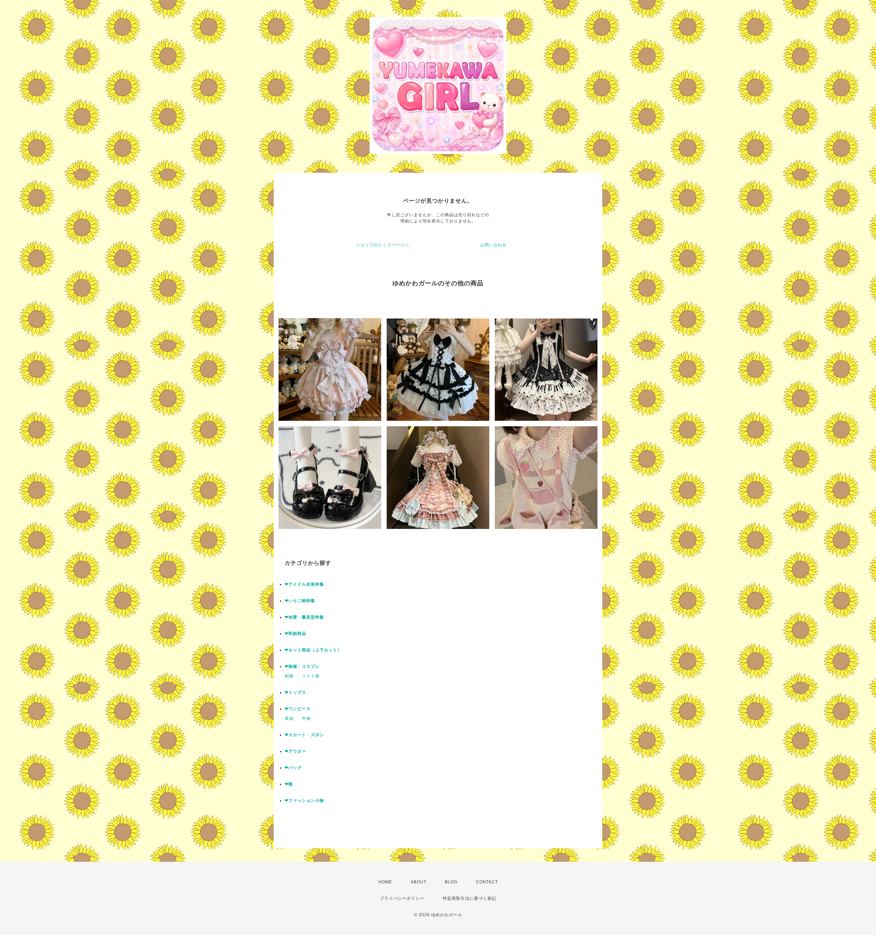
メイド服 (311, 676)
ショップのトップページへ (382, 245)
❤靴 (291, 784)
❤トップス (295, 692)
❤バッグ (293, 767)
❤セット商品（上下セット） (313, 650)
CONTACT (487, 882)
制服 (289, 676)
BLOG (451, 882)
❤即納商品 (295, 633)
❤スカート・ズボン (304, 734)
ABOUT (418, 882)
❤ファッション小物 (304, 800)
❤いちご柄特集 (300, 600)
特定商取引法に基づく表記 (469, 898)
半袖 (306, 718)
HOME (385, 882)
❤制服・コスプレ (302, 666)
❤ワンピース (298, 708)
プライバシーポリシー (402, 898)
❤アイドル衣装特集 (304, 584)
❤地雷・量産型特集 (304, 617)
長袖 (289, 718)
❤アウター (295, 751)
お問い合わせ (493, 245)
